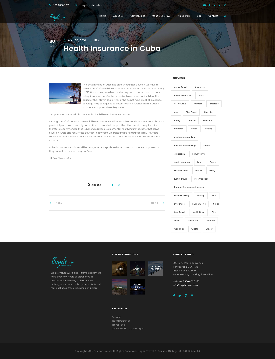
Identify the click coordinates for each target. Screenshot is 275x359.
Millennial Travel (202, 179)
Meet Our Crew (161, 16)
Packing (200, 195)
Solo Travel (179, 212)
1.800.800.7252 (61, 5)
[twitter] (220, 5)
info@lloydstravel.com (92, 5)
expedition (179, 154)
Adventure (200, 87)
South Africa (198, 212)
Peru (214, 195)
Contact (213, 16)
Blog (199, 16)
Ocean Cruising (181, 195)
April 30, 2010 (77, 40)
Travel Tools (118, 324)
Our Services (137, 16)
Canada (192, 120)
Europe (207, 145)
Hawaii (198, 170)
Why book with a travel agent (128, 328)
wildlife (194, 228)
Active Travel (180, 87)
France (213, 162)
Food (199, 162)
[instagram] (225, 5)
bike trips (208, 112)
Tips (214, 212)
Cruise (194, 128)
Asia (176, 112)
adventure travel (182, 95)
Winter (209, 228)
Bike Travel (191, 112)
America (137, 268)
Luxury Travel (180, 179)
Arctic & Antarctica (156, 269)
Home (102, 16)
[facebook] (209, 5)
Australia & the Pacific (137, 287)
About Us (118, 16)
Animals (198, 103)
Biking (177, 120)
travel (177, 220)
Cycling (208, 128)
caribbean (208, 120)
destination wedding (184, 137)
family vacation (182, 162)
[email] (204, 5)
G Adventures (181, 170)
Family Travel (198, 154)
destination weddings (185, 145)
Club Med (178, 128)
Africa (201, 95)
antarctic (214, 103)
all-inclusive (180, 103)
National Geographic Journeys (189, 187)
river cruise (179, 204)
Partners (116, 317)
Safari (216, 204)
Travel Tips (193, 220)
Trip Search (183, 16)
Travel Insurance (121, 321)
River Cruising (199, 204)
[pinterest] (214, 5)
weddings (179, 228)
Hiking (212, 170)
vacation (210, 220)
